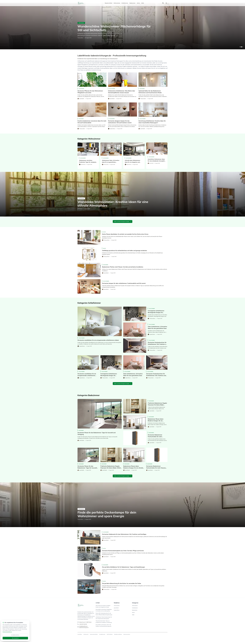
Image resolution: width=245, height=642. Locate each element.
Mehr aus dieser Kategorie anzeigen (121, 221)
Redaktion (117, 603)
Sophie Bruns (116, 610)
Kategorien (135, 603)
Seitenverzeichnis (126, 634)
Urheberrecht (85, 634)
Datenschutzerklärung (7, 631)
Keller (142, 3)
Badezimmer (132, 3)
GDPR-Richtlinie (110, 634)
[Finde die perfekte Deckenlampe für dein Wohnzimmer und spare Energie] (122, 504)
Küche (138, 3)
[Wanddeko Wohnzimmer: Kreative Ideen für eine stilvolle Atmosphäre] (122, 194)
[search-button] (163, 3)
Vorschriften (80, 634)
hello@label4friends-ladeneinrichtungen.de (83, 627)
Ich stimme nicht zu (15, 635)
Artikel (98, 603)
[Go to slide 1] (240, 46)
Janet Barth (80, 208)
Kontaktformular (102, 634)
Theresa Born (80, 37)
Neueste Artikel (108, 3)
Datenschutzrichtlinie (94, 634)
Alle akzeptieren (15, 638)
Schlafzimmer (125, 3)
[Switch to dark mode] (166, 3)
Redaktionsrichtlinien (118, 634)
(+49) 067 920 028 (83, 624)
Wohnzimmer (117, 3)
